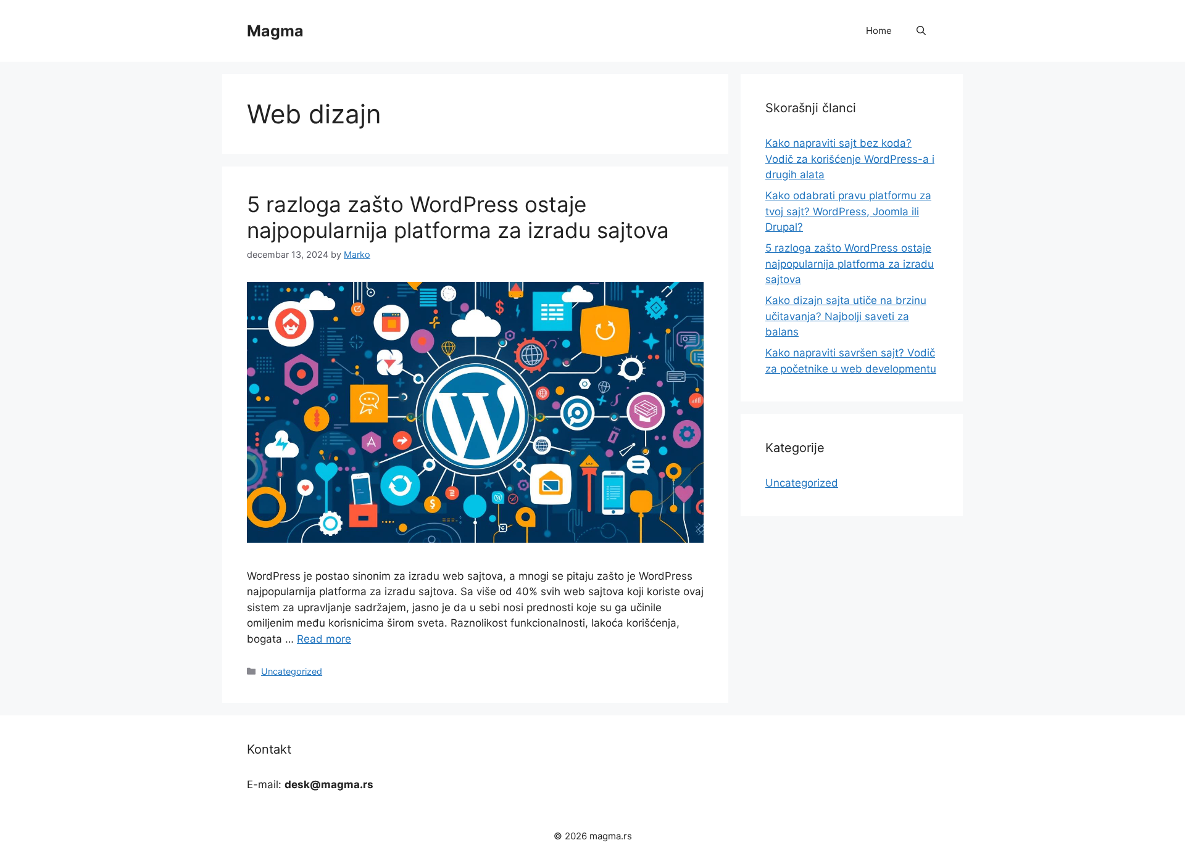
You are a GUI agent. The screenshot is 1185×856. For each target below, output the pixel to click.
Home (879, 30)
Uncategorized (291, 671)
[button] (921, 30)
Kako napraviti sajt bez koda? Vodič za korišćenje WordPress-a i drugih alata (849, 159)
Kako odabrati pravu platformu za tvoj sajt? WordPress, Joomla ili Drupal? (848, 211)
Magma (275, 31)
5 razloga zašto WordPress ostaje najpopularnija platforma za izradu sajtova (458, 217)
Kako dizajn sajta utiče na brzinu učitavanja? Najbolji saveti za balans (845, 316)
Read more (324, 639)
